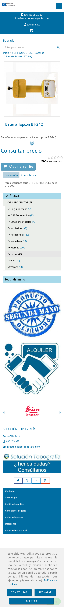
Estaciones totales (21, 221)
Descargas (10, 524)
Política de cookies (14, 504)
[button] (32, 24)
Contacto (10, 491)
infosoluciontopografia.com (32, 18)
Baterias (13, 254)
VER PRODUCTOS (18, 202)
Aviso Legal (11, 497)
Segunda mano (19, 208)
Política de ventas (14, 517)
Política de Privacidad (16, 530)
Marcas (14, 247)
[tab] (11, 175)
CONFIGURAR (19, 592)
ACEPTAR (31, 601)
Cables (12, 260)
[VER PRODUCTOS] (6, 202)
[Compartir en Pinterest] (45, 481)
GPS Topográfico (20, 215)
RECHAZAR (45, 592)
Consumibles (15, 241)
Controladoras (16, 228)
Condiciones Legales (15, 510)
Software (13, 266)
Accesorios (16, 234)
